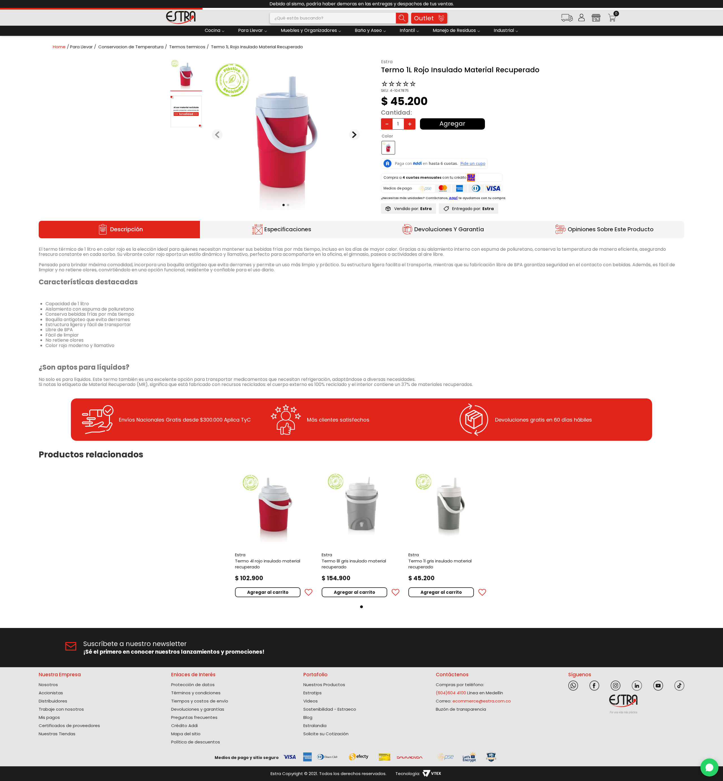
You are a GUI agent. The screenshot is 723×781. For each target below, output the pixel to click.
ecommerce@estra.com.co (481, 713)
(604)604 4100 (451, 705)
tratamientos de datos (395, 665)
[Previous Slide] (6, 4)
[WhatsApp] (709, 767)
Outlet (424, 18)
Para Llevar (81, 46)
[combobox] (339, 18)
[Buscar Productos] (402, 18)
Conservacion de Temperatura (131, 46)
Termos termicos (187, 46)
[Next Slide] (716, 4)
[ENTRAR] (581, 17)
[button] (566, 19)
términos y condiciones (448, 665)
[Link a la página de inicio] (61, 46)
